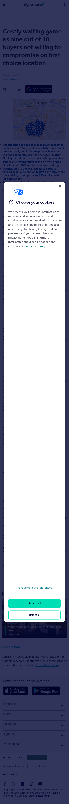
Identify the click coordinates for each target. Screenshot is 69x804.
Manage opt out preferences (34, 587)
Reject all (34, 615)
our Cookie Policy (35, 246)
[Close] (60, 186)
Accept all (35, 603)
